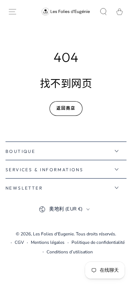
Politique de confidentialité (98, 242)
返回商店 (66, 108)
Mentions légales (48, 242)
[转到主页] (66, 11)
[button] (103, 12)
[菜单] (12, 12)
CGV (19, 242)
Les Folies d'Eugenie (53, 234)
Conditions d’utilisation (70, 252)
